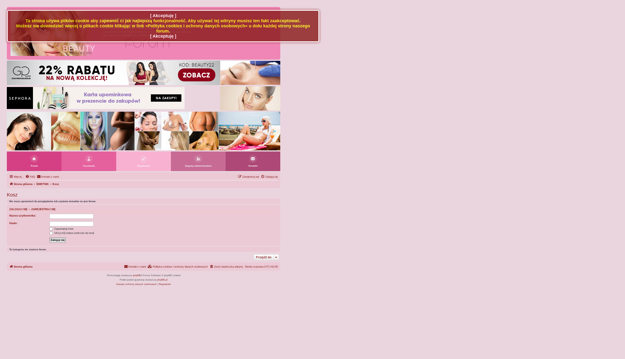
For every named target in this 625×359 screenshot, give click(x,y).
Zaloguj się (18, 209)
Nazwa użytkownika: (22, 215)
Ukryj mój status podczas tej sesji (73, 232)
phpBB (137, 275)
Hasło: (13, 223)
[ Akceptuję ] (163, 15)
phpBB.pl (162, 279)
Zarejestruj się (43, 209)
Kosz (12, 194)
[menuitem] (30, 177)
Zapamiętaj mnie (63, 228)
